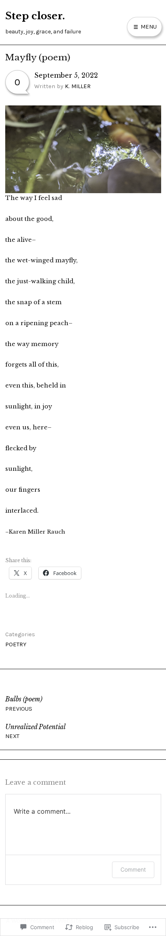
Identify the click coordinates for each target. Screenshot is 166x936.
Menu (148, 26)
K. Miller (78, 86)
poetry (16, 644)
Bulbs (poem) (23, 703)
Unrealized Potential (35, 731)
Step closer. (35, 16)
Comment (133, 869)
